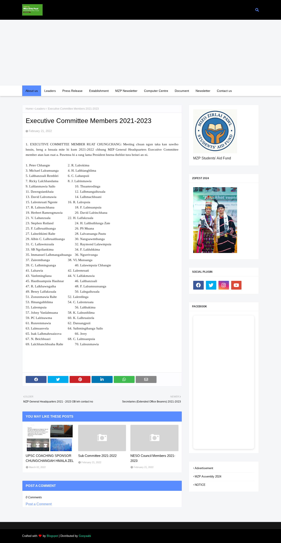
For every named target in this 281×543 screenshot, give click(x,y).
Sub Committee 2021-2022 (97, 456)
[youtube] (236, 285)
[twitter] (211, 285)
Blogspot (52, 536)
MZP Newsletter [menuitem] (126, 91)
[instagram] (223, 285)
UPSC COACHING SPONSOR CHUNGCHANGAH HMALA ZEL (50, 458)
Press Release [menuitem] (72, 91)
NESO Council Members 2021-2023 (152, 458)
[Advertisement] (140, 52)
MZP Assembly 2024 (208, 476)
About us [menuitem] (31, 91)
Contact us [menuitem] (224, 91)
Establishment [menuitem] (99, 91)
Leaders (40, 108)
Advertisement (204, 468)
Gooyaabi (85, 536)
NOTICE (200, 484)
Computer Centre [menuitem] (156, 91)
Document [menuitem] (182, 91)
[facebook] (198, 285)
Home (29, 108)
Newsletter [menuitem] (203, 91)
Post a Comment (39, 504)
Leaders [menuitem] (50, 91)
